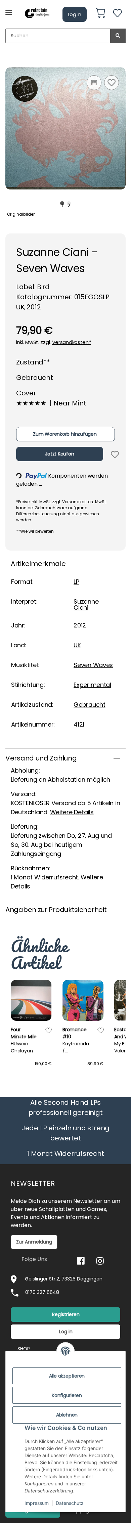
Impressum (37, 1503)
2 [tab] (69, 203)
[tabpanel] (65, 128)
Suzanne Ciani (86, 604)
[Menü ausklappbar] (8, 9)
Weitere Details (72, 812)
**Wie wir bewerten (35, 531)
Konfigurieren (67, 1395)
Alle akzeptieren (67, 1376)
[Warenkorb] (100, 14)
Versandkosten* (71, 342)
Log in (75, 14)
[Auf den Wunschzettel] (111, 82)
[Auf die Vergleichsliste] (94, 82)
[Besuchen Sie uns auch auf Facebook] (81, 1261)
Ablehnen (67, 1414)
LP (76, 581)
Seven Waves (93, 665)
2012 (80, 625)
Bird (43, 287)
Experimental (92, 685)
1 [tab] (62, 203)
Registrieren (66, 1314)
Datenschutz (70, 1503)
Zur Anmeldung (34, 1241)
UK (77, 645)
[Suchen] (118, 36)
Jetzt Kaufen (59, 453)
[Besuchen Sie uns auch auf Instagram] (100, 1261)
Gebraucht (89, 704)
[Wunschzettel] (117, 14)
